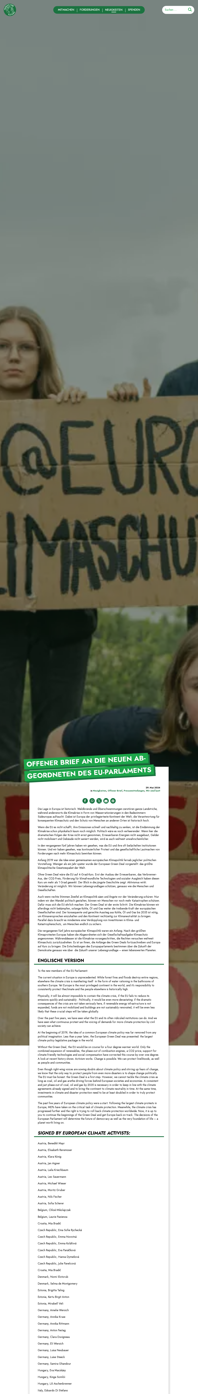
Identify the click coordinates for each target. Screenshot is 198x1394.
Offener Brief (115, 790)
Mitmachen (66, 10)
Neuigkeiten (114, 10)
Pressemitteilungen (134, 790)
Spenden (134, 10)
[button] (85, 801)
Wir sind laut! (153, 790)
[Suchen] (190, 10)
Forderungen (90, 10)
